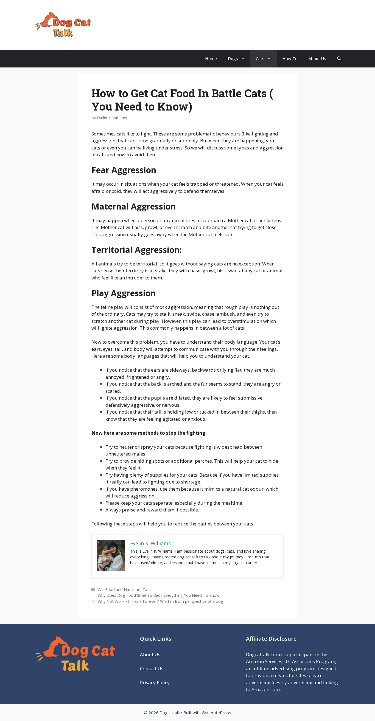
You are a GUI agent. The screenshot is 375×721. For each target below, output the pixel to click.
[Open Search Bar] (339, 58)
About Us (317, 58)
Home (211, 58)
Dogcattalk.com (263, 654)
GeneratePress (216, 712)
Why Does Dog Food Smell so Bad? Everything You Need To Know (158, 595)
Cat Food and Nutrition (119, 589)
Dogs (233, 58)
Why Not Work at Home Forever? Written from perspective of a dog (160, 601)
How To (290, 58)
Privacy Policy (155, 682)
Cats (260, 58)
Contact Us (151, 668)
